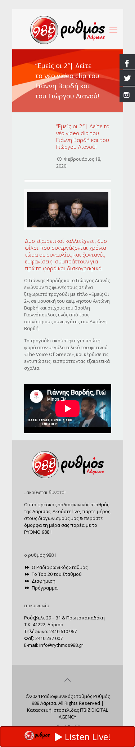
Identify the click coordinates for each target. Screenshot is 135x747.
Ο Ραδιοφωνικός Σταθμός (59, 567)
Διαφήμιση (43, 581)
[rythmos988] (67, 29)
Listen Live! (88, 736)
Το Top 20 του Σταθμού (56, 574)
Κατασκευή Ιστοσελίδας (53, 710)
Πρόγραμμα (44, 587)
